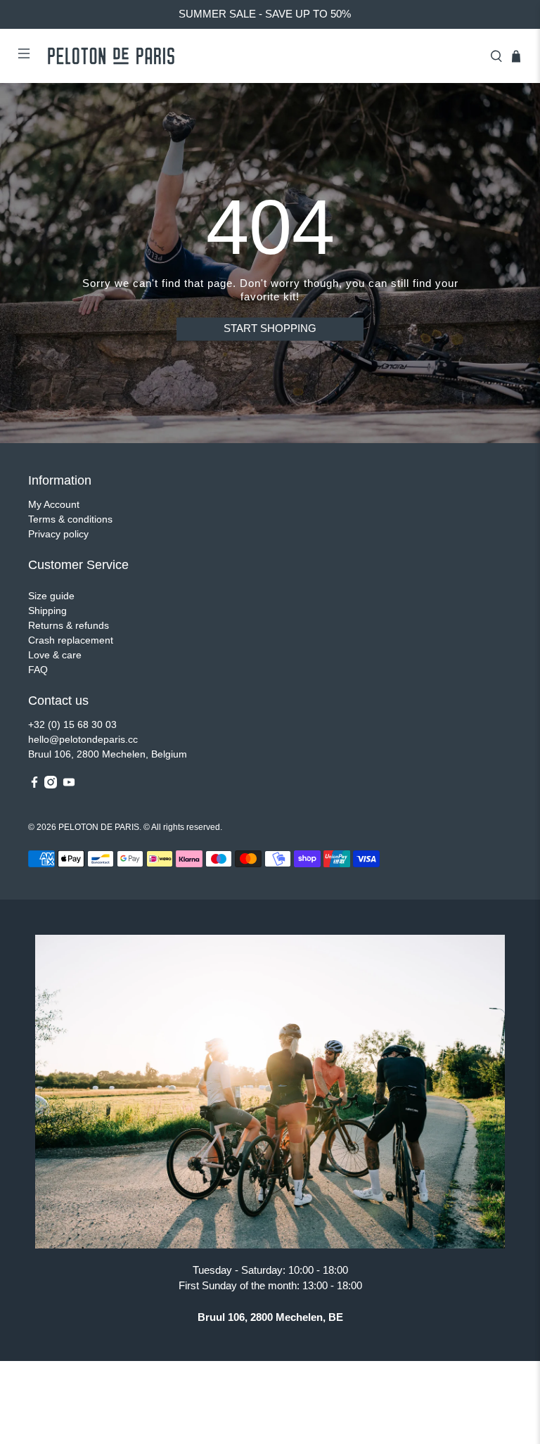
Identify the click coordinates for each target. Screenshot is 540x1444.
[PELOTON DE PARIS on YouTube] (69, 785)
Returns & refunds (68, 625)
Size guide (51, 595)
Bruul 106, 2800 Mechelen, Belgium (107, 754)
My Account (53, 504)
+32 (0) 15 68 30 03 (72, 724)
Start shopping (270, 329)
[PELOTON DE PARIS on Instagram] (50, 785)
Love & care (55, 654)
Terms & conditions (70, 519)
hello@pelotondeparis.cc (83, 739)
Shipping (47, 610)
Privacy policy (58, 533)
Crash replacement (70, 640)
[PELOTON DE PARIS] (260, 55)
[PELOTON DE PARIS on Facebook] (34, 785)
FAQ (38, 669)
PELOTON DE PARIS (98, 826)
